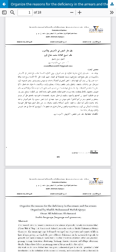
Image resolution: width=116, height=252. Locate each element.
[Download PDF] (112, 4)
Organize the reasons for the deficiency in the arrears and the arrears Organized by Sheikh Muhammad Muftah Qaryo (63, 4)
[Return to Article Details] (4, 4)
